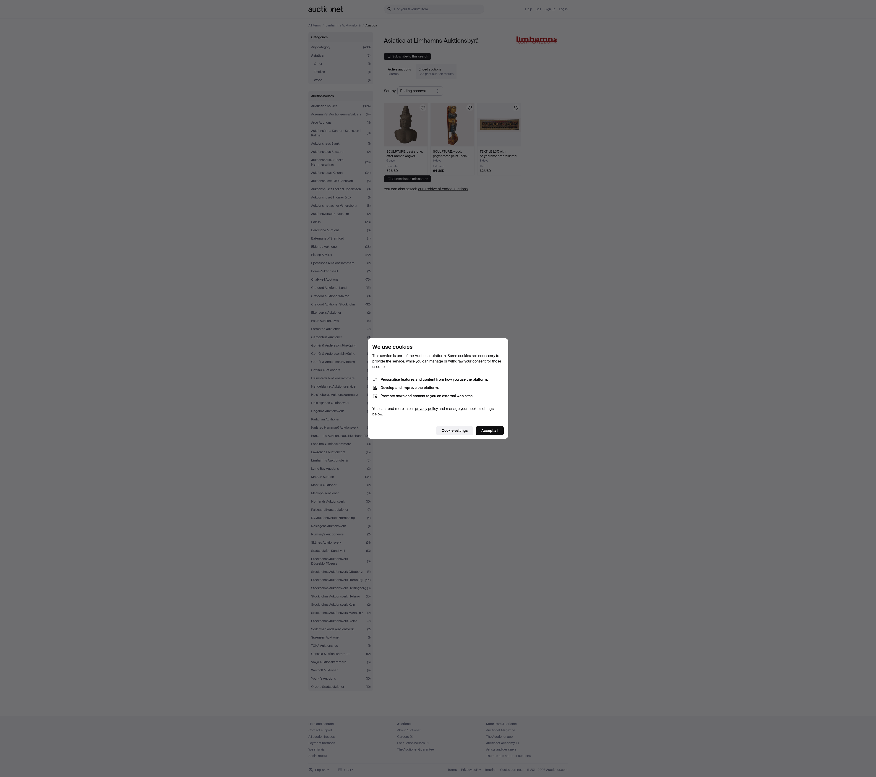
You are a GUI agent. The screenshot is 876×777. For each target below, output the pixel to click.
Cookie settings (455, 430)
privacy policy (426, 408)
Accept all (489, 430)
